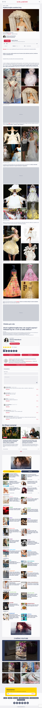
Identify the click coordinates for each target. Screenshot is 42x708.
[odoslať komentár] (36, 382)
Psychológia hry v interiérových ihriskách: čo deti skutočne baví (14, 562)
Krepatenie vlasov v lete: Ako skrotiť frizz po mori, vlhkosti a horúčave (32, 482)
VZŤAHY (10, 517)
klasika (17, 301)
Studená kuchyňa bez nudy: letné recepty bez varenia (33, 605)
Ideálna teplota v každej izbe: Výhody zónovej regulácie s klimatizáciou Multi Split (32, 596)
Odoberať (33, 693)
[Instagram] (14, 703)
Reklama (15, 698)
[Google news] (25, 703)
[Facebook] (20, 703)
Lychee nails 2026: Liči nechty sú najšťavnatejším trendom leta (14, 489)
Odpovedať (8, 389)
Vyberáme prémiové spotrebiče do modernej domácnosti (14, 605)
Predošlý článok (12, 354)
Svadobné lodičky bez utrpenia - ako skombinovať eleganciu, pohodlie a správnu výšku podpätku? (15, 499)
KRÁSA (28, 529)
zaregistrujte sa (29, 361)
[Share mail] (16, 351)
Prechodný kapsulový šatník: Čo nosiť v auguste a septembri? (33, 475)
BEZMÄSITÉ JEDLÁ (30, 603)
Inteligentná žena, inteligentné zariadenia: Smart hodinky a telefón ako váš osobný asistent (33, 543)
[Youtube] (17, 703)
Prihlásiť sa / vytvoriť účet (21, 364)
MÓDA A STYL (12, 528)
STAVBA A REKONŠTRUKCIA (14, 581)
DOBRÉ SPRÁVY (12, 549)
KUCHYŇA (11, 602)
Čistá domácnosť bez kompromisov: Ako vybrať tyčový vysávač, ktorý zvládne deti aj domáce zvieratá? (14, 616)
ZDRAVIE (11, 507)
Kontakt (10, 698)
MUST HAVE (29, 497)
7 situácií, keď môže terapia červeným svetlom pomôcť (15, 509)
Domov (4, 5)
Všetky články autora (14, 343)
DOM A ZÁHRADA (30, 561)
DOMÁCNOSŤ (12, 570)
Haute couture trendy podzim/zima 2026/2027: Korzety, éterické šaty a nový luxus (15, 531)
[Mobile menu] (40, 1)
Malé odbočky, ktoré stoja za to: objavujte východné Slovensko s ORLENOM (15, 552)
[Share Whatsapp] (6, 351)
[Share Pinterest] (11, 351)
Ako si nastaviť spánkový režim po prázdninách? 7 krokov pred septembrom (32, 521)
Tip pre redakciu (21, 699)
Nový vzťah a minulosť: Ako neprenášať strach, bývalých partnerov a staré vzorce (15, 520)
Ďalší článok (30, 354)
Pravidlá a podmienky (23, 698)
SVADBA (7, 5)
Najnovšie (30, 471)
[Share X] (9, 351)
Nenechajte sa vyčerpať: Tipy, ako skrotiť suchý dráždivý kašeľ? (14, 541)
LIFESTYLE (29, 550)
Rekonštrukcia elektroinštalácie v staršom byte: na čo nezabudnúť (14, 583)
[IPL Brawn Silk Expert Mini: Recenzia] (31, 678)
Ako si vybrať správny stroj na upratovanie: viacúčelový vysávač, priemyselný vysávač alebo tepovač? (33, 574)
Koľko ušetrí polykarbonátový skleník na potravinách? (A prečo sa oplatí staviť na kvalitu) (33, 564)
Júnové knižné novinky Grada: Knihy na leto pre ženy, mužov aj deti (32, 616)
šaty (9, 123)
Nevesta (4, 49)
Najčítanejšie (12, 471)
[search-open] (5, 2)
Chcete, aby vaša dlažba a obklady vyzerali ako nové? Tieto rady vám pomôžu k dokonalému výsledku (14, 574)
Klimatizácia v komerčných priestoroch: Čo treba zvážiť (33, 584)
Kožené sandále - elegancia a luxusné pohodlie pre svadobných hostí (32, 499)
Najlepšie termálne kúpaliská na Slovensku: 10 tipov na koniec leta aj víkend (14, 483)
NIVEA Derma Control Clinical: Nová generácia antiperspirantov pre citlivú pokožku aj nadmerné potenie (33, 553)
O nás (5, 698)
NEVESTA (11, 496)
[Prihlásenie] (3, 2)
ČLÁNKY (11, 539)
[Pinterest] (22, 703)
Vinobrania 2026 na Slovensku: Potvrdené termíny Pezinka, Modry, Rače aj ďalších (14, 475)
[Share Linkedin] (14, 351)
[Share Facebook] (4, 351)
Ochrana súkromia (34, 698)
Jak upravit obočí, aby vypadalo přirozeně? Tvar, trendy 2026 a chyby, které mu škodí (32, 532)
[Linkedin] (28, 703)
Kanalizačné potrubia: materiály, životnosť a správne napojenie (13, 594)
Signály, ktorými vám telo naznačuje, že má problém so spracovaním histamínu (32, 510)
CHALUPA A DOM (12, 592)
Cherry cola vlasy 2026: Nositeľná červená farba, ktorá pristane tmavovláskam (32, 489)
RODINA (29, 518)
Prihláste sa (11, 359)
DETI (10, 560)
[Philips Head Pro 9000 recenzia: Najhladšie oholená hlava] (31, 667)
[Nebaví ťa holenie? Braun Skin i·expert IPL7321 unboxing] (11, 678)
